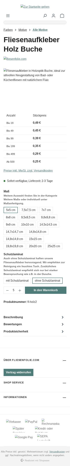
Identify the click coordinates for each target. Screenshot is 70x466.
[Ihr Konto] (53, 15)
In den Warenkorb (46, 290)
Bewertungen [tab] (13, 324)
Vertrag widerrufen (18, 372)
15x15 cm (35, 238)
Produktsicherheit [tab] (16, 331)
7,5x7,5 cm (28, 209)
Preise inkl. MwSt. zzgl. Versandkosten (28, 170)
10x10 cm (27, 224)
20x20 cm (35, 246)
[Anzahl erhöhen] (20, 290)
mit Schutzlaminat (17, 280)
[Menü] (8, 15)
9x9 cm (10, 224)
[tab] (34, 317)
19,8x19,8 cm (14, 246)
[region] (35, 89)
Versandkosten (57, 451)
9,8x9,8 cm (48, 217)
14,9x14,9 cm (14, 238)
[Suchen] (45, 15)
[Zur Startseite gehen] (35, 6)
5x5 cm (10, 209)
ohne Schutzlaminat (47, 280)
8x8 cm (10, 217)
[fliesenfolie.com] (35, 59)
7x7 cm (46, 209)
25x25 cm (54, 246)
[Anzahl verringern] (7, 290)
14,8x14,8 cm (37, 231)
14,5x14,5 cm (48, 224)
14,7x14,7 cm (14, 231)
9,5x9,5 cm (28, 217)
